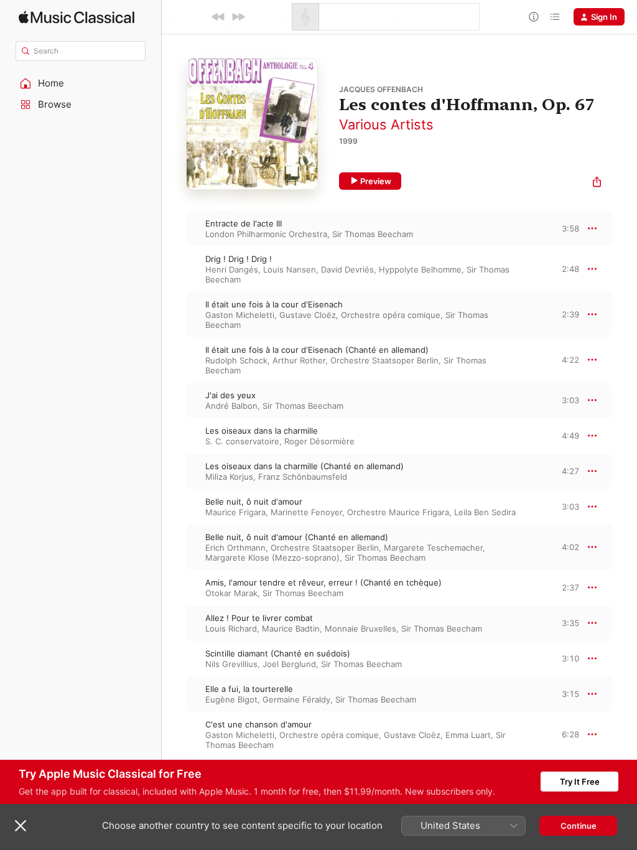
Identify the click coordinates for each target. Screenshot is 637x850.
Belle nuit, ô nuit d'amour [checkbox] (253, 502)
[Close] (20, 825)
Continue (578, 826)
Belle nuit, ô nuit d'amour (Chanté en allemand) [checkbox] (296, 537)
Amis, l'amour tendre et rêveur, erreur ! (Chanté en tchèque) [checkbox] (323, 582)
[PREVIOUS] (218, 17)
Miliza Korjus (229, 477)
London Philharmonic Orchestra (266, 234)
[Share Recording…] (597, 183)
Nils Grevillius (231, 664)
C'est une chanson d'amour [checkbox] (258, 724)
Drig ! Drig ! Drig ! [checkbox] (238, 259)
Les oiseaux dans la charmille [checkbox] (261, 431)
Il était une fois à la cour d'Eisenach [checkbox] (274, 304)
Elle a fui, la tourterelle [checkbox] (249, 689)
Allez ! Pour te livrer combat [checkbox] (259, 618)
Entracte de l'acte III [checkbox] (243, 223)
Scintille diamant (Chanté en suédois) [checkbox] (277, 653)
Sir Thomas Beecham (372, 234)
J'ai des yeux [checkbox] (230, 395)
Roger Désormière (319, 441)
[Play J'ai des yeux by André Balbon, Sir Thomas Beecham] (174, 400)
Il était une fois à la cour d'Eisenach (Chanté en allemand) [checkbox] (317, 350)
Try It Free (580, 782)
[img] (76, 17)
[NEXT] (238, 17)
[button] (81, 83)
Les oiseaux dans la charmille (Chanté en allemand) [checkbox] (304, 466)
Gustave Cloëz (307, 315)
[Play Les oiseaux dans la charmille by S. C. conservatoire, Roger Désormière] (174, 436)
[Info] (534, 17)
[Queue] (555, 17)
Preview (375, 181)
